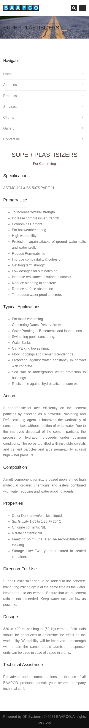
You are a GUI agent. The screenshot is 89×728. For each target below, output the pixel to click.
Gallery (8, 128)
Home (8, 74)
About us (10, 85)
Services (10, 107)
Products (10, 96)
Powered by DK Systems (22, 716)
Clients (8, 117)
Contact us (11, 139)
